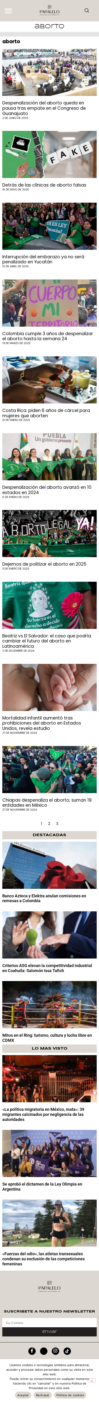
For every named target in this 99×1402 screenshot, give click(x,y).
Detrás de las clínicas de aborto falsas (44, 185)
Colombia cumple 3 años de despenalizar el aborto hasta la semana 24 (47, 336)
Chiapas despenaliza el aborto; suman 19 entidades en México (47, 803)
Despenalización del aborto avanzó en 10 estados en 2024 (46, 490)
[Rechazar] (92, 1380)
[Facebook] (32, 1351)
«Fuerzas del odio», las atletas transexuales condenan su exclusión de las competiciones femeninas (43, 1258)
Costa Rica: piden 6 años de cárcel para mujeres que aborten (46, 413)
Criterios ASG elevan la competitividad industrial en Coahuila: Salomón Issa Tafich (47, 968)
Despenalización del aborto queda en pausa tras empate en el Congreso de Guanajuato (44, 108)
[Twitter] (43, 1351)
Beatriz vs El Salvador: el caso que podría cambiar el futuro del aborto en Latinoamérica (46, 641)
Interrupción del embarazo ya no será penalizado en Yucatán (43, 259)
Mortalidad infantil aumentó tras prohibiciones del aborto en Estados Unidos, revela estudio (41, 723)
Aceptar (23, 1395)
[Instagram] (55, 1351)
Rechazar (43, 1395)
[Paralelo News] (49, 10)
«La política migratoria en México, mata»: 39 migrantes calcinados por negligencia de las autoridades (43, 1114)
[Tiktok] (67, 1351)
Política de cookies (70, 1395)
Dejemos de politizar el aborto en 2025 (44, 564)
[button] (8, 11)
